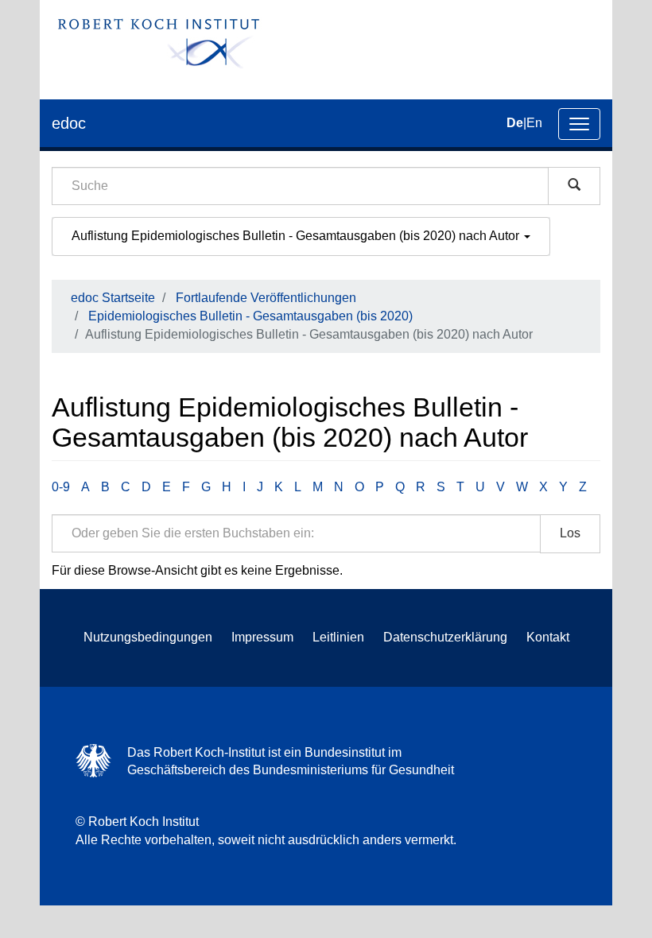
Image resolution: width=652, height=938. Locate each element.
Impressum (262, 637)
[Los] (574, 186)
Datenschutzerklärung (445, 637)
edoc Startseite (113, 297)
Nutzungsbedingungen (147, 637)
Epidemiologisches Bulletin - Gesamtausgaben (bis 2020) (250, 316)
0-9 (61, 487)
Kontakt (547, 637)
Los (570, 533)
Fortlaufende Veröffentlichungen (266, 297)
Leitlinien (338, 637)
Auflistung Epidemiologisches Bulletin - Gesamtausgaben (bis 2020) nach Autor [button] (297, 235)
